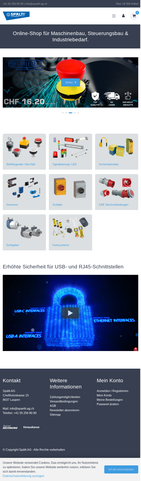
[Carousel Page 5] (78, 112)
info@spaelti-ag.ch (36, 3)
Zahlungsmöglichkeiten (65, 397)
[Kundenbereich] (123, 16)
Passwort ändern (108, 404)
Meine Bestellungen (110, 399)
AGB (53, 405)
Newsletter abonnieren (64, 410)
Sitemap (55, 414)
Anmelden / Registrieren (112, 391)
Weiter (69, 82)
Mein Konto (104, 395)
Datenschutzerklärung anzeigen (23, 476)
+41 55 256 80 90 (13, 3)
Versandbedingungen (64, 401)
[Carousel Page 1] (62, 112)
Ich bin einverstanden (121, 469)
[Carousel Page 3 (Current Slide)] (70, 112)
